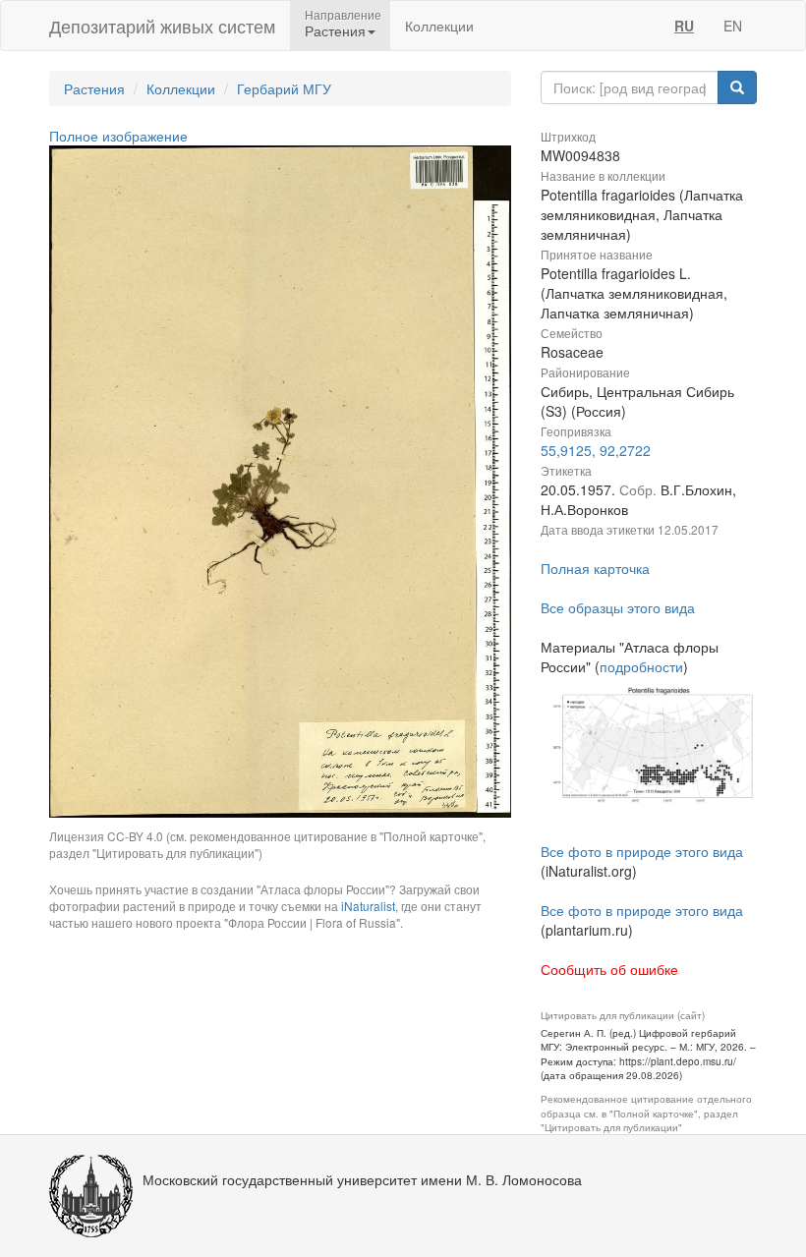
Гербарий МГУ (284, 88)
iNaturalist (368, 905)
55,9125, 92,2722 (596, 450)
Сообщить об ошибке (609, 969)
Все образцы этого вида (618, 607)
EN (732, 25)
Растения (94, 88)
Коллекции (439, 25)
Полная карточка (595, 568)
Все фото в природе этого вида (642, 851)
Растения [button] (335, 30)
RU (684, 25)
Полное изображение (118, 135)
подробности (641, 666)
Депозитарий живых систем (162, 25)
